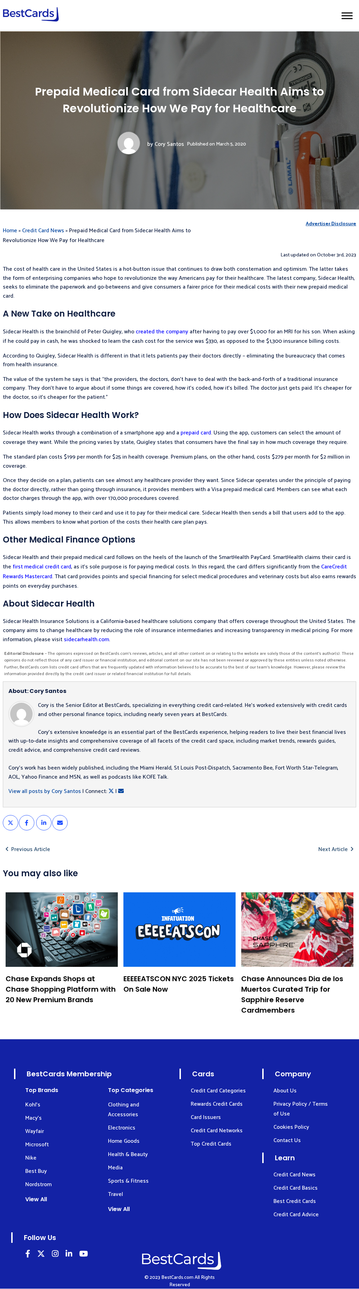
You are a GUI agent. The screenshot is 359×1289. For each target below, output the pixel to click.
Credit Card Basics (295, 1188)
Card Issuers (206, 1117)
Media (115, 1168)
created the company (162, 332)
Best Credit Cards (294, 1201)
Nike (30, 1158)
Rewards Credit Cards (217, 1104)
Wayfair (34, 1131)
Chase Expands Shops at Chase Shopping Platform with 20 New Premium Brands (61, 989)
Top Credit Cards (211, 1144)
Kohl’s (32, 1105)
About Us (285, 1091)
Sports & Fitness (128, 1181)
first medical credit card (42, 567)
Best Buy (36, 1171)
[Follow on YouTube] (83, 1255)
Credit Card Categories (218, 1091)
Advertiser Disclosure (331, 224)
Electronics (121, 1128)
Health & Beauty (128, 1154)
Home (10, 230)
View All (36, 1199)
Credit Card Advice (296, 1214)
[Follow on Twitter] (41, 1255)
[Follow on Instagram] (55, 1255)
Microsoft (37, 1144)
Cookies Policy (291, 1127)
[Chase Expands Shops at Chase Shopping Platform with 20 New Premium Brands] (62, 929)
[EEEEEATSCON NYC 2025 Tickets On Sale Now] (179, 929)
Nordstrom (38, 1184)
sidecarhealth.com (86, 639)
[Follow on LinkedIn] (27, 1255)
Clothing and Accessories (123, 1109)
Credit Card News (43, 230)
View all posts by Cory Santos (44, 791)
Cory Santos (169, 144)
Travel (115, 1194)
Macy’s (33, 1118)
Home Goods (124, 1141)
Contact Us (287, 1140)
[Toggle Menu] (347, 15)
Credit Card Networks (217, 1130)
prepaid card (196, 433)
